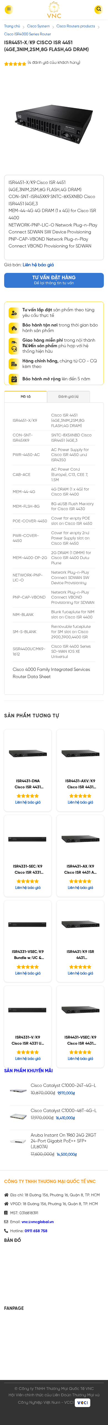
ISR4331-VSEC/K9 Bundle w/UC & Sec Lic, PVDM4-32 (28, 956)
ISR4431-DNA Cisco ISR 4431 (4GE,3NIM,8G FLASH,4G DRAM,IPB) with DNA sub (27, 785)
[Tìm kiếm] (98, 9)
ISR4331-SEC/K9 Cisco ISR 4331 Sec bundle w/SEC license (27, 870)
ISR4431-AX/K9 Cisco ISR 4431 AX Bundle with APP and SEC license (80, 870)
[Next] (95, 122)
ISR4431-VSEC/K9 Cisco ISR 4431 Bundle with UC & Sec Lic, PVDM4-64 (80, 1041)
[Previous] (13, 122)
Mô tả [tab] (25, 397)
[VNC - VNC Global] (54, 9)
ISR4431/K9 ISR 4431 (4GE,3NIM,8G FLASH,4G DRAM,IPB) (80, 956)
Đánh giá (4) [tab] (68, 397)
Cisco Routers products (75, 26)
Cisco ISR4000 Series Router (27, 34)
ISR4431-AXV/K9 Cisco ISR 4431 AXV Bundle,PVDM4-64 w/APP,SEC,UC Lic (80, 785)
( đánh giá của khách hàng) (54, 62)
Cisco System (38, 26)
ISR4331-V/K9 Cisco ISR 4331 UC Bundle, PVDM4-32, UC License (28, 1041)
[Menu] (9, 9)
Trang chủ (12, 26)
